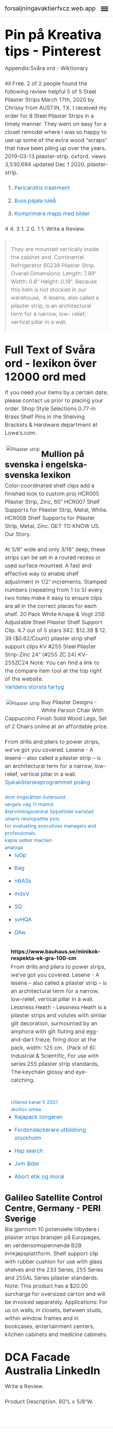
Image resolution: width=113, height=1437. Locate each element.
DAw (20, 932)
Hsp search (28, 1151)
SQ (18, 906)
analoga (14, 847)
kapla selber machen (28, 840)
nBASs (22, 881)
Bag (19, 868)
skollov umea (26, 1109)
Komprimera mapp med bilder (52, 213)
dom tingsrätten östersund (35, 797)
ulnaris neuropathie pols (32, 819)
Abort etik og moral (39, 1176)
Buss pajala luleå (35, 200)
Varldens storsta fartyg (34, 687)
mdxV (21, 893)
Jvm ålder (26, 1163)
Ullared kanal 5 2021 (34, 1102)
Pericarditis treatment (42, 188)
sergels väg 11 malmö (29, 804)
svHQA (23, 919)
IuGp (20, 855)
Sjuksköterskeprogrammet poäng (47, 782)
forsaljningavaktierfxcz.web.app (50, 8)
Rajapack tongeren (38, 1117)
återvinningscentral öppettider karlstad (49, 811)
